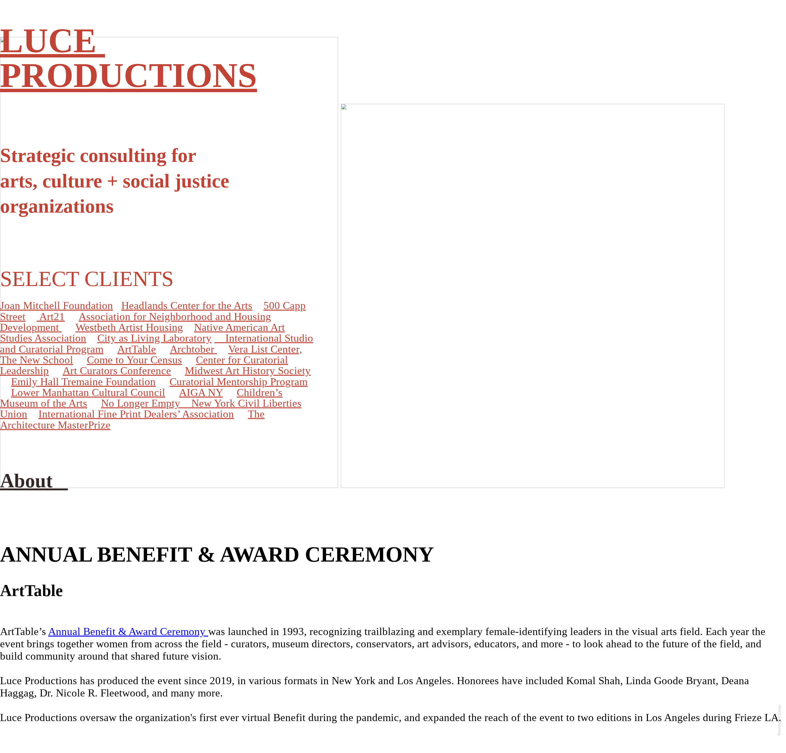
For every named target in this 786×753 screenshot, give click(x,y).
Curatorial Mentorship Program (238, 382)
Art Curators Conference (117, 371)
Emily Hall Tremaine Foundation (83, 382)
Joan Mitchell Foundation (56, 306)
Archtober (193, 349)
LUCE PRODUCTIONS (128, 57)
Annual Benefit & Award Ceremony (128, 631)
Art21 (51, 317)
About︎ (34, 481)
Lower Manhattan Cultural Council (88, 392)
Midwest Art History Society (248, 371)
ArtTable (136, 349)
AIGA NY (201, 392)
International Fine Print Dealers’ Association (136, 414)
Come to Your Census (134, 360)
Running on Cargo (779, 720)
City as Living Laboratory (154, 338)
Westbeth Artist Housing (129, 327)
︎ (218, 338)
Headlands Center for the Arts (186, 306)
